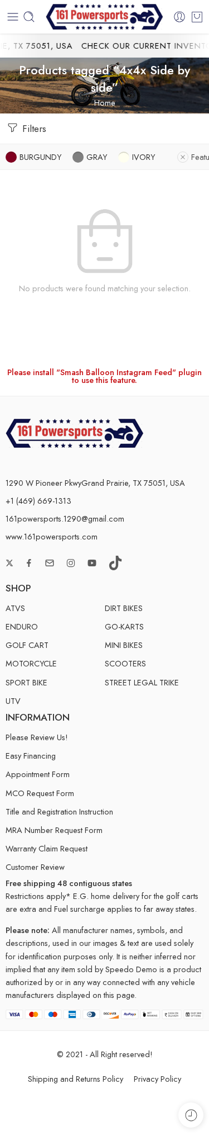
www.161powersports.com (52, 536)
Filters (33, 128)
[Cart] (197, 16)
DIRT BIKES (124, 608)
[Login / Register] (179, 16)
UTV (13, 701)
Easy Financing (31, 755)
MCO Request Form (40, 793)
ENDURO (22, 626)
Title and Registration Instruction (59, 811)
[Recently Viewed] (190, 1115)
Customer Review (35, 867)
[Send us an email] (50, 563)
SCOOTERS (125, 663)
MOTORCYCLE (31, 663)
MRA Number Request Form (54, 830)
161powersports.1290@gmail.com (65, 518)
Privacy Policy (157, 1079)
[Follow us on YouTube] (92, 563)
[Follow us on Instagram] (71, 563)
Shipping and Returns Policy (75, 1079)
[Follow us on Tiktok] (115, 563)
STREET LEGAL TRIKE (142, 682)
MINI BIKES (124, 645)
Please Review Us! (37, 737)
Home (104, 102)
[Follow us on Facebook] (29, 562)
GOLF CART (27, 645)
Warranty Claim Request (47, 848)
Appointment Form (38, 774)
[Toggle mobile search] (29, 17)
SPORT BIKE (26, 682)
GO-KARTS (124, 626)
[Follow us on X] (9, 563)
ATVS (15, 608)
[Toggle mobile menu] (13, 16)
